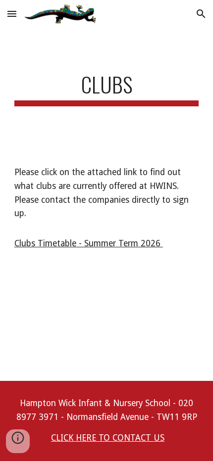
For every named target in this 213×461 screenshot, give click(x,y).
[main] (106, 88)
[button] (12, 13)
